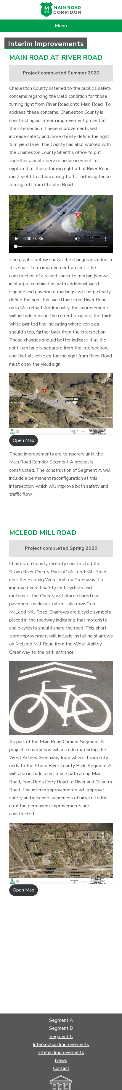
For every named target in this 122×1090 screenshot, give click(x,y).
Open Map (23, 440)
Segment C (61, 1036)
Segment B (61, 1028)
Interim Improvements (61, 1052)
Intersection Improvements (61, 1044)
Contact (61, 1068)
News (61, 1060)
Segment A (61, 1020)
